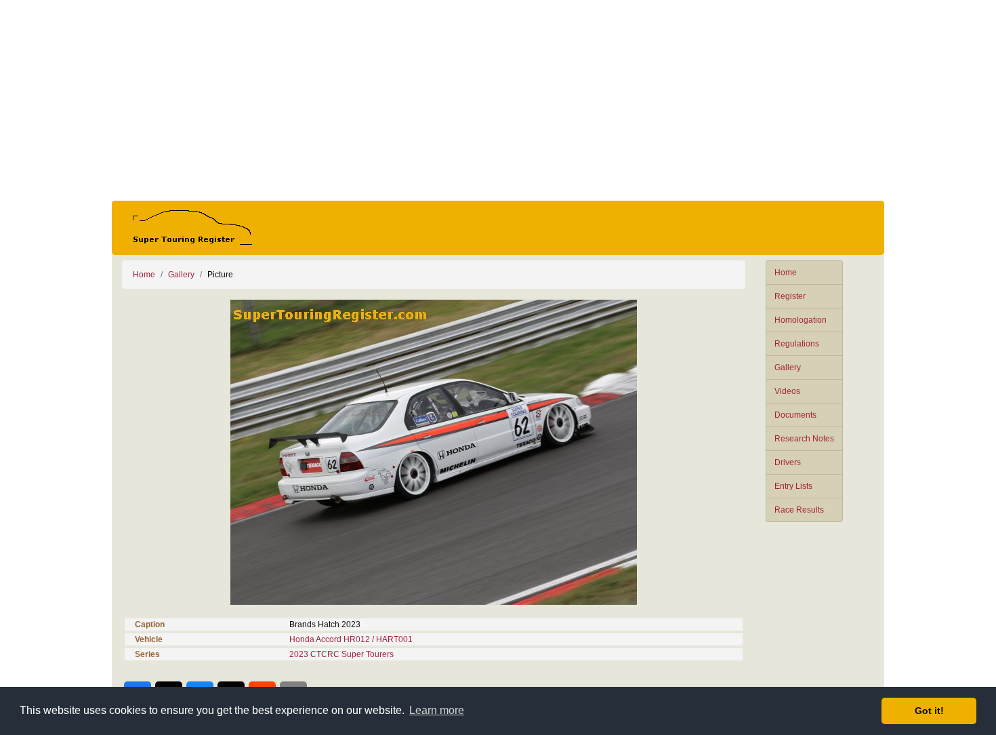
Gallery (787, 367)
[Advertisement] (498, 100)
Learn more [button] (436, 710)
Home (785, 272)
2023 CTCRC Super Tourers (341, 654)
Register (790, 296)
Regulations (796, 344)
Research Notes (804, 438)
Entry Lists (793, 486)
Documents (795, 415)
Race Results (799, 510)
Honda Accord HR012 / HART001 (351, 639)
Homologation (800, 320)
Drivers (787, 462)
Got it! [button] (929, 710)
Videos (787, 391)
